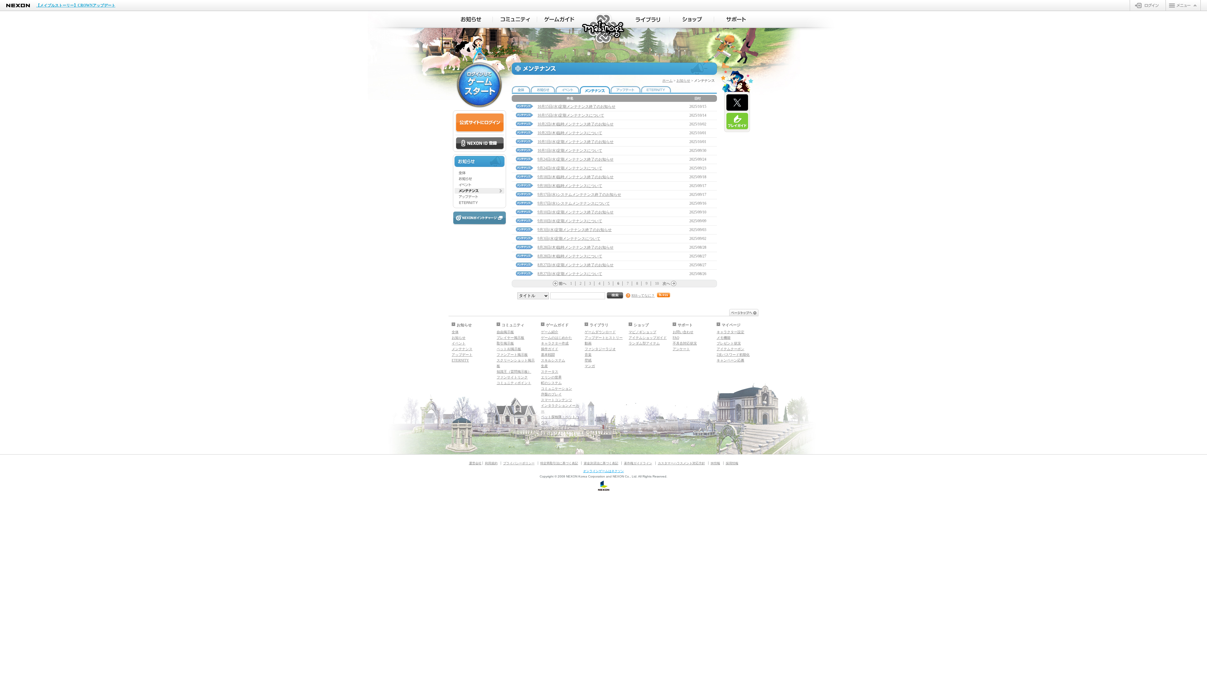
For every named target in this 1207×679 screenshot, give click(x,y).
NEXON (18, 5)
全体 (455, 332)
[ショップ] (692, 19)
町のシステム (551, 383)
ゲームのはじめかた (556, 338)
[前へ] (555, 283)
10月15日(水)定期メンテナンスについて (570, 115)
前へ (562, 283)
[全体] (479, 173)
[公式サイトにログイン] (479, 123)
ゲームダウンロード (600, 332)
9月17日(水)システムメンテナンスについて (573, 203)
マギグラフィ (551, 434)
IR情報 (715, 463)
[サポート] (736, 19)
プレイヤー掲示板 (510, 338)
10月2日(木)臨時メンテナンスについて (569, 133)
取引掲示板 (505, 343)
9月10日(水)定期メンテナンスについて (569, 221)
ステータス (549, 371)
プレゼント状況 (729, 343)
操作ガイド (549, 349)
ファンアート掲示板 (512, 354)
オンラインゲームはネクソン (603, 471)
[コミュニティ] (515, 19)
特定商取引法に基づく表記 (559, 463)
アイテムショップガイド (648, 338)
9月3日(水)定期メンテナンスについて (568, 238)
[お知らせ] (471, 19)
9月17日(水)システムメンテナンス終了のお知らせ (579, 194)
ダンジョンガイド (555, 428)
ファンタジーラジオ (600, 349)
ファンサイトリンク (512, 377)
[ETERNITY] (479, 203)
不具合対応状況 (685, 343)
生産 (544, 366)
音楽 (588, 354)
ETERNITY (460, 360)
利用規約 (491, 463)
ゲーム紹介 (549, 332)
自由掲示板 (505, 332)
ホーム (667, 80)
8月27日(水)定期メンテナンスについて (569, 274)
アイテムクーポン (730, 349)
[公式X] (737, 103)
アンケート (681, 349)
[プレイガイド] (737, 121)
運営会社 (475, 463)
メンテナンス (462, 349)
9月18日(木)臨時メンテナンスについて (569, 186)
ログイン (1148, 5)
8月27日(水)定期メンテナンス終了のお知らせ (575, 265)
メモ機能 (723, 338)
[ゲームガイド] (559, 19)
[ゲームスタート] (479, 85)
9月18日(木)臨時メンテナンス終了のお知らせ (575, 177)
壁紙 (588, 360)
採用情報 (732, 463)
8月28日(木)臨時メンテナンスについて (569, 256)
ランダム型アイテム (644, 343)
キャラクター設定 (730, 332)
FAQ (676, 338)
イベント (459, 343)
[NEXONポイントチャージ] (479, 218)
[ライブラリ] (648, 19)
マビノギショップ (642, 332)
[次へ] (673, 283)
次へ (666, 283)
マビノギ (603, 29)
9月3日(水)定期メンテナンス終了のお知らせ (574, 230)
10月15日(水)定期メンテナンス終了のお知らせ (576, 106)
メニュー (1183, 5)
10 (657, 283)
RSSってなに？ (643, 295)
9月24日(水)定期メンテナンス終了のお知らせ (575, 159)
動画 (588, 343)
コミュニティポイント (514, 383)
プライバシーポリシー (519, 463)
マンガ (590, 366)
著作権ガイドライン (638, 463)
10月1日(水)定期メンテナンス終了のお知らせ (575, 142)
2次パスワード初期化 (733, 354)
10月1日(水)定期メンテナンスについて (569, 150)
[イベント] (479, 185)
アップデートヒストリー (604, 338)
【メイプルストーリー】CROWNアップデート (75, 5)
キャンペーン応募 (730, 360)
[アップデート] (479, 197)
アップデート (462, 354)
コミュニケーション (556, 388)
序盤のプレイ (551, 394)
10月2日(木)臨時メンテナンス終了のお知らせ (575, 124)
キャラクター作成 (555, 343)
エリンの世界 (551, 377)
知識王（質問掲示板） (514, 371)
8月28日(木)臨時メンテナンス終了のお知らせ (575, 247)
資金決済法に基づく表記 (601, 463)
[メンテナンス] (479, 191)
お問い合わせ (683, 332)
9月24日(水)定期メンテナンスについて (569, 168)
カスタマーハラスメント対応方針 (681, 463)
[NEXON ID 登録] (479, 143)
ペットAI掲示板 (509, 349)
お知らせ (683, 80)
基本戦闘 (548, 354)
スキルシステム (553, 360)
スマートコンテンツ (556, 400)
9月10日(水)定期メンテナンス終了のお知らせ (575, 212)
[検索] (615, 295)
